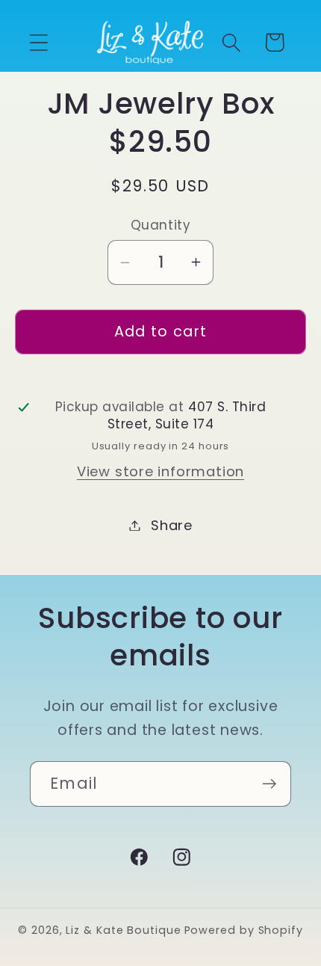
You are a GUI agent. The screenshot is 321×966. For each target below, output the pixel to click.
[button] (38, 42)
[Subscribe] (269, 784)
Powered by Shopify (243, 930)
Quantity (160, 225)
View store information (160, 471)
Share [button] (172, 525)
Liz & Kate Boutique (123, 930)
